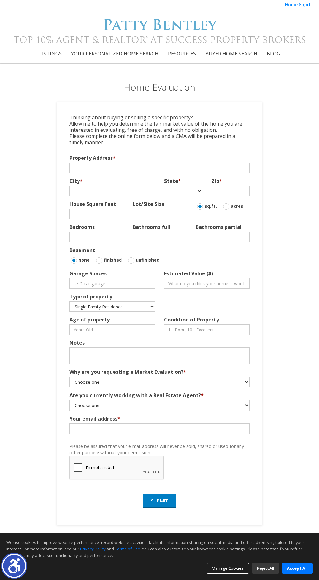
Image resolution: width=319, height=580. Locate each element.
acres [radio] (237, 206)
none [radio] (84, 260)
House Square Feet (92, 204)
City (76, 181)
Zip (217, 181)
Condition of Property (191, 319)
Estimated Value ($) (188, 273)
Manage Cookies (228, 568)
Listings (50, 53)
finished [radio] (113, 260)
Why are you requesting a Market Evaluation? (127, 372)
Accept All (297, 568)
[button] (14, 566)
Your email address (94, 419)
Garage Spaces (88, 273)
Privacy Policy (93, 549)
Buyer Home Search (231, 53)
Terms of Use (127, 549)
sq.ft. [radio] (211, 206)
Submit (159, 501)
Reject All (265, 568)
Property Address (92, 158)
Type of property (90, 296)
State (172, 181)
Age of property (89, 319)
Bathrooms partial (219, 227)
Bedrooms (82, 227)
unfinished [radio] (148, 260)
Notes (77, 343)
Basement (82, 250)
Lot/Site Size (149, 204)
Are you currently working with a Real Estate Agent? (136, 395)
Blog (273, 53)
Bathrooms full (151, 227)
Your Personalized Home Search (115, 53)
